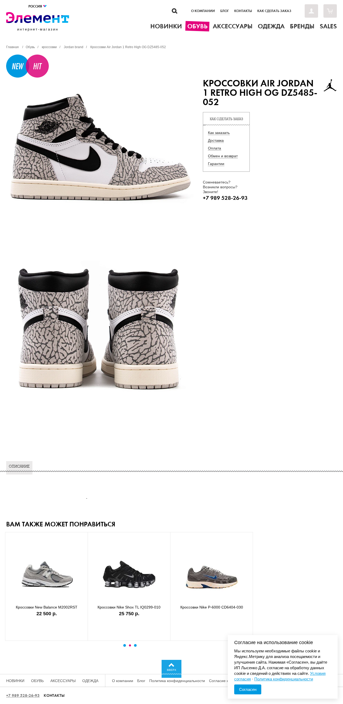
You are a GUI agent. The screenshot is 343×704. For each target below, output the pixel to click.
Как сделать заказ (274, 11)
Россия (35, 6)
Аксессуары (63, 681)
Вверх (171, 669)
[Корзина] (330, 11)
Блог (224, 11)
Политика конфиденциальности (177, 681)
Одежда (90, 681)
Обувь (37, 681)
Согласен (247, 689)
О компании (203, 11)
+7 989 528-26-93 (23, 695)
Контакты (243, 11)
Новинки (15, 681)
